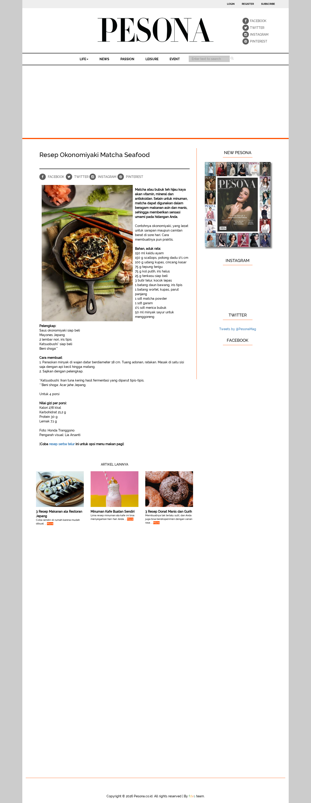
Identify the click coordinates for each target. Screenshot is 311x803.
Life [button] (83, 59)
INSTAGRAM (253, 34)
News (104, 59)
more (50, 523)
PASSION (127, 59)
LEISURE (151, 59)
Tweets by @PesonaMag (237, 329)
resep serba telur (62, 444)
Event (175, 59)
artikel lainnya (114, 464)
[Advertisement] (155, 99)
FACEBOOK (253, 21)
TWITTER (253, 28)
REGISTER (248, 3)
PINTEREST (253, 41)
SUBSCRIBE (268, 3)
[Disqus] (114, 598)
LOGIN (231, 3)
